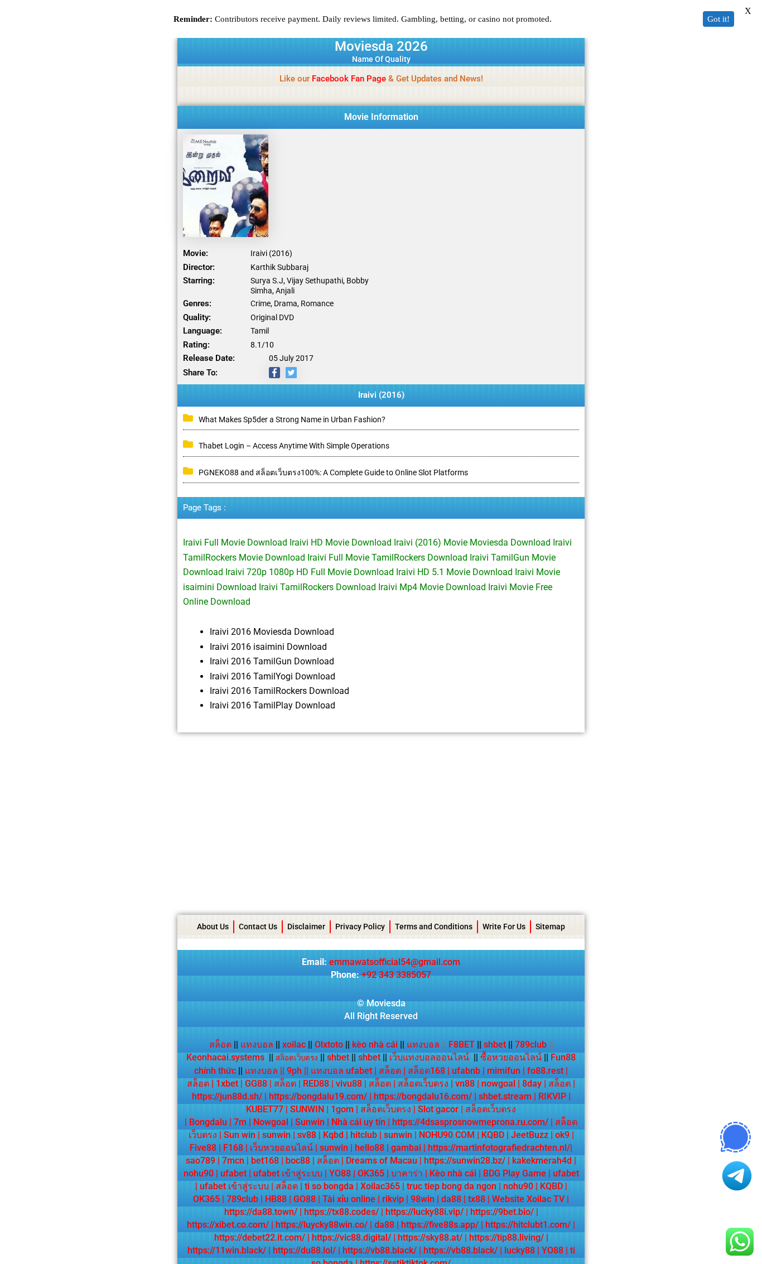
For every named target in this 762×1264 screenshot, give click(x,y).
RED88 (316, 1083)
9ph (294, 1070)
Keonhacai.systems (225, 1057)
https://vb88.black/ (380, 1250)
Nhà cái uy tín (358, 1122)
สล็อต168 (426, 1070)
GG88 (256, 1083)
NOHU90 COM (447, 1135)
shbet (495, 1044)
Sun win (239, 1135)
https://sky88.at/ (430, 1237)
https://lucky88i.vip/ (424, 1212)
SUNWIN (307, 1109)
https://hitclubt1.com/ (528, 1224)
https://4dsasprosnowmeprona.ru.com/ (470, 1122)
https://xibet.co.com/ (228, 1224)
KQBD (492, 1135)
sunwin (276, 1135)
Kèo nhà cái (453, 1173)
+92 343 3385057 (396, 974)
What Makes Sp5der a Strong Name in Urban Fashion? (292, 419)
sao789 (200, 1160)
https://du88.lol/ (304, 1250)
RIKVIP (552, 1096)
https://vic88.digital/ (351, 1237)
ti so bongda (329, 1186)
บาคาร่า (407, 1173)
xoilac (297, 1044)
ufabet (233, 1173)
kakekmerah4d (542, 1160)
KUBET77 (264, 1109)
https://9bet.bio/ (502, 1212)
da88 (451, 1199)
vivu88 (349, 1083)
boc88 (298, 1160)
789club (531, 1044)
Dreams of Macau (381, 1160)
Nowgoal (270, 1122)
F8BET (461, 1044)
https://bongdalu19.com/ (318, 1096)
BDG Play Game (514, 1173)
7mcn (233, 1160)
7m (240, 1122)
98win (423, 1199)
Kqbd (333, 1135)
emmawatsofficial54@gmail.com (394, 962)
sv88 (306, 1135)
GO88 (304, 1199)
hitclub (363, 1135)
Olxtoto (332, 1044)
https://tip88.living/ (506, 1237)
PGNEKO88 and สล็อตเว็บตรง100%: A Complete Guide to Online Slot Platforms (333, 472)
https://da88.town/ (260, 1212)
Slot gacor (438, 1109)
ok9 (562, 1135)
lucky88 (519, 1250)
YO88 (340, 1173)
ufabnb (466, 1070)
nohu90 (199, 1173)
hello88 (369, 1147)
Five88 (203, 1147)
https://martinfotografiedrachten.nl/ (499, 1147)
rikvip (393, 1199)
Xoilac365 (380, 1186)
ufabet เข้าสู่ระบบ (287, 1173)
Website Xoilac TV (528, 1199)
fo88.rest (545, 1070)
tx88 (476, 1199)
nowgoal (498, 1083)
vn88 (465, 1083)
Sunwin (310, 1122)
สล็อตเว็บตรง (423, 1083)
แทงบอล (260, 1044)
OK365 (371, 1173)
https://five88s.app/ (440, 1224)
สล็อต (220, 1044)
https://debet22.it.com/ (259, 1237)
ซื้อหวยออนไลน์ (511, 1057)
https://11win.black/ (226, 1250)
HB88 (276, 1199)
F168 (233, 1147)
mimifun (503, 1070)
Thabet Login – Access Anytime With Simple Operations (294, 445)
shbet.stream (505, 1096)
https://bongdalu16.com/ (423, 1096)
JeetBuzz (529, 1135)
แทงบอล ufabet (341, 1070)
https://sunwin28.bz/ (464, 1160)
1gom (342, 1109)
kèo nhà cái (375, 1044)
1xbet (227, 1083)
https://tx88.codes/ (341, 1212)
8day (532, 1083)
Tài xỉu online (348, 1199)
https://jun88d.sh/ (227, 1096)
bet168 (265, 1160)
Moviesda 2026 (381, 46)
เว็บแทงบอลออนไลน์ (429, 1057)
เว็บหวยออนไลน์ (281, 1147)
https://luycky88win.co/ (322, 1224)
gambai (406, 1147)
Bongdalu (208, 1122)
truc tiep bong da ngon (451, 1186)
